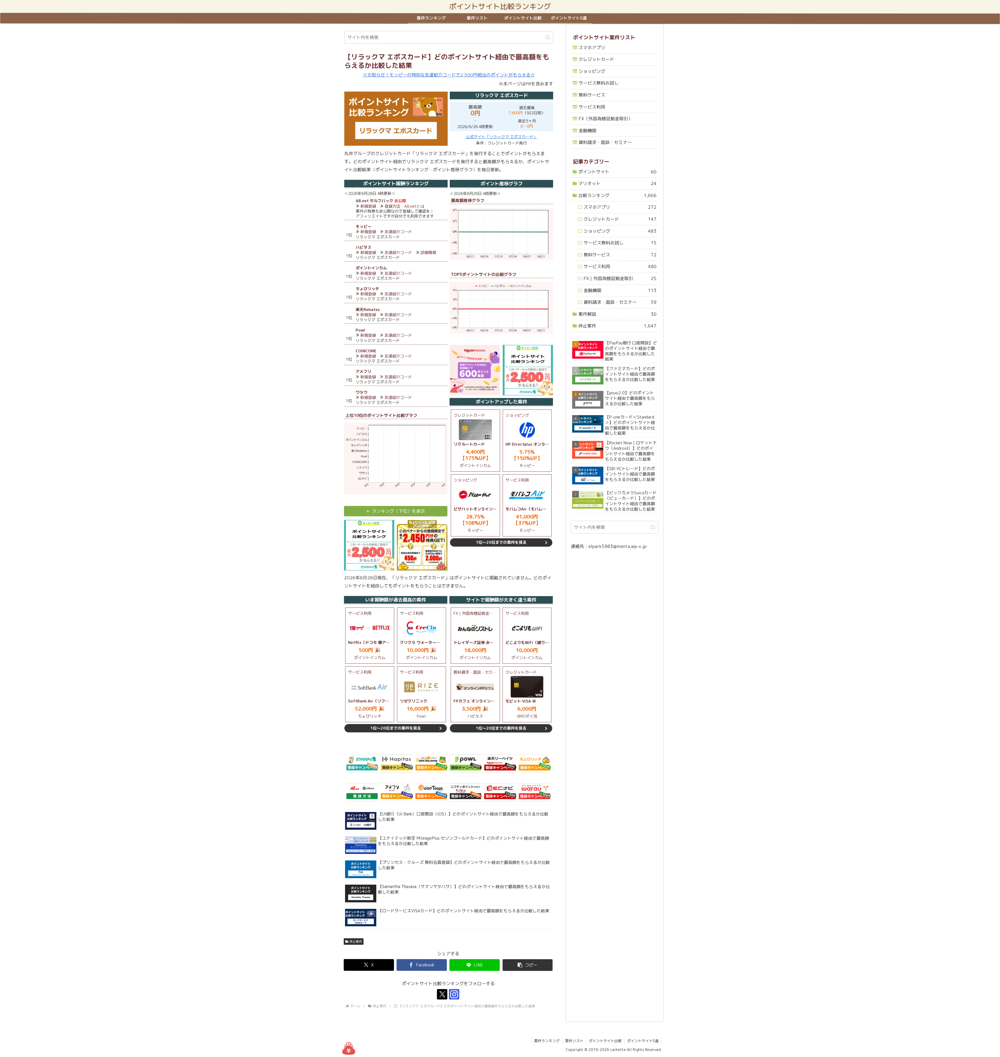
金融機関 (587, 131)
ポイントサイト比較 (605, 1040)
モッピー (363, 226)
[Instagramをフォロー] (454, 994)
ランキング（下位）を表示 (398, 511)
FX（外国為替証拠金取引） (606, 119)
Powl (360, 330)
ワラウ (361, 392)
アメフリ (363, 372)
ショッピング (592, 71)
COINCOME (365, 351)
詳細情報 (428, 252)
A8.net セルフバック (374, 201)
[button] (547, 37)
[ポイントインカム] (431, 764)
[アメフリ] (396, 792)
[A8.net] (362, 792)
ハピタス (363, 247)
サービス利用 (592, 107)
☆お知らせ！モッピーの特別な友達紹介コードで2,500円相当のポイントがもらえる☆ (449, 75)
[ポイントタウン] (431, 792)
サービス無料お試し (598, 83)
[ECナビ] (500, 792)
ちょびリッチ (367, 289)
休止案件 (355, 941)
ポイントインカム (371, 268)
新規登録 (368, 206)
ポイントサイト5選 (643, 1040)
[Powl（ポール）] (465, 764)
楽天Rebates (368, 309)
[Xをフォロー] (442, 994)
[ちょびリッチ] (534, 764)
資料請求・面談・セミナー (605, 142)
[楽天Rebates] (500, 764)
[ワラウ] (534, 792)
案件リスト (574, 1040)
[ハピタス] (396, 764)
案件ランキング (547, 1040)
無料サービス (592, 95)
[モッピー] (362, 764)
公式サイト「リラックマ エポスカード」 (501, 137)
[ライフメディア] (465, 792)
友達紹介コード (398, 232)
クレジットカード (596, 59)
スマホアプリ (592, 47)
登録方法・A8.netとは (404, 206)
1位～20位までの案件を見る (501, 542)
